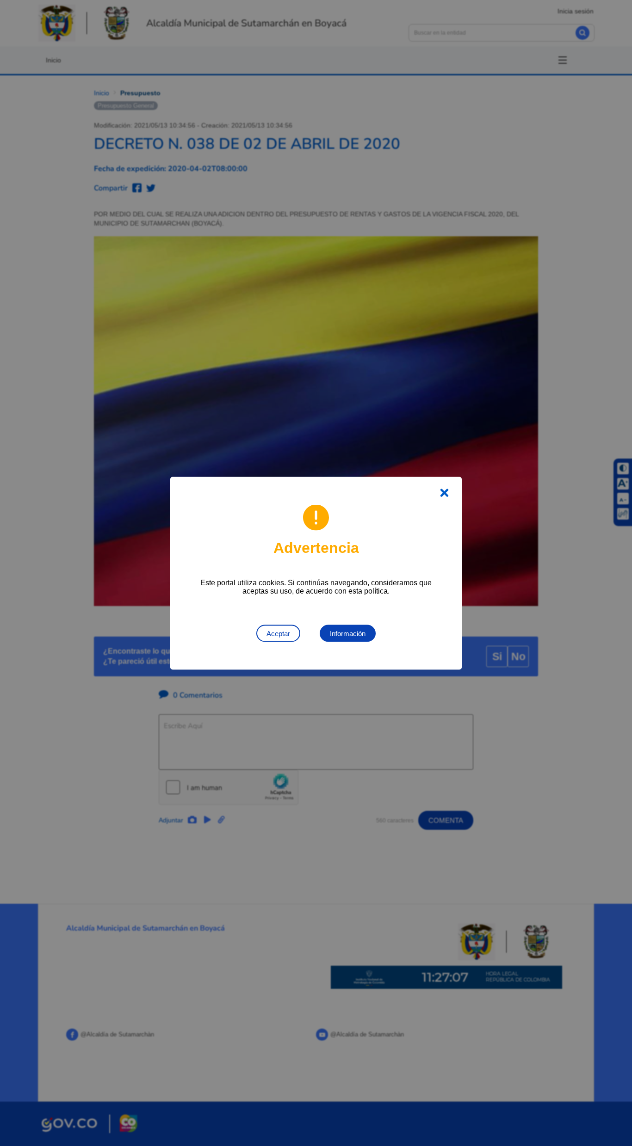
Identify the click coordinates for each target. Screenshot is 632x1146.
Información (348, 633)
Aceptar (278, 633)
